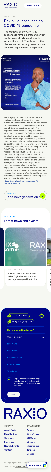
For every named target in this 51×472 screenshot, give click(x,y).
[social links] (41, 316)
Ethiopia (31, 442)
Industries (9, 442)
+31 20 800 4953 (19, 315)
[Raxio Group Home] (25, 413)
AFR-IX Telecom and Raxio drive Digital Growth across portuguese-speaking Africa (22, 276)
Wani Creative (21, 466)
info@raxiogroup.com (22, 321)
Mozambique (33, 446)
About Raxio (10, 430)
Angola (30, 430)
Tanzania (31, 450)
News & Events (11, 446)
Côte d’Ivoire (33, 434)
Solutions (8, 438)
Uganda (30, 454)
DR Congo (31, 438)
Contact (8, 450)
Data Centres (10, 434)
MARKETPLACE (33, 5)
